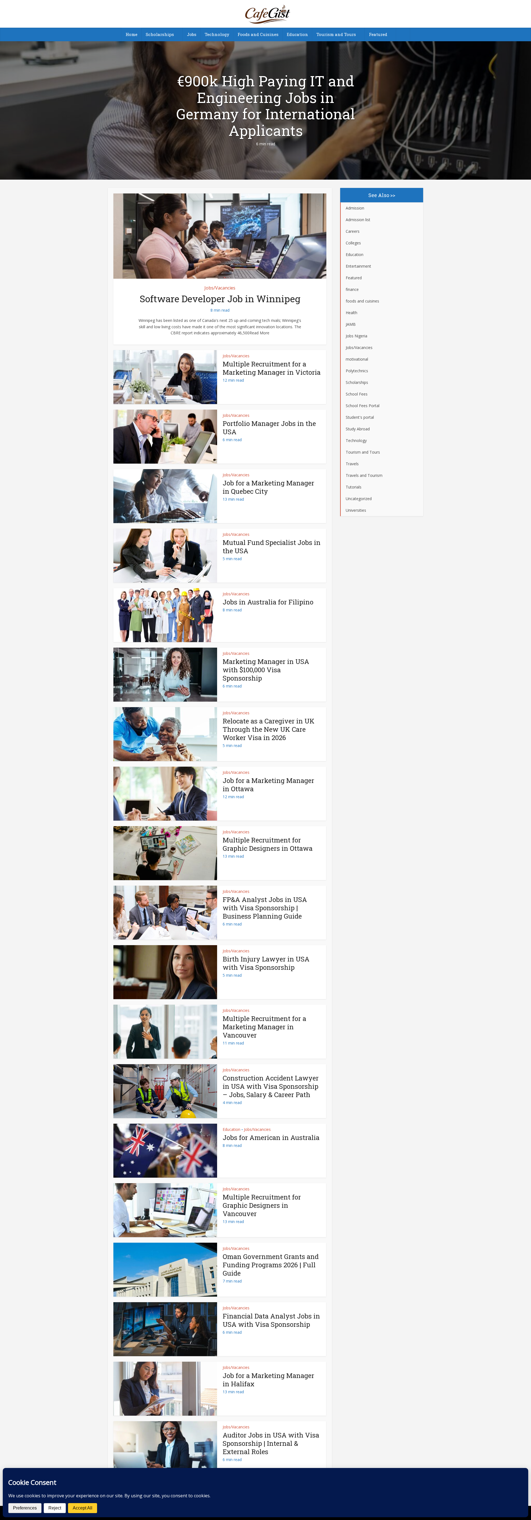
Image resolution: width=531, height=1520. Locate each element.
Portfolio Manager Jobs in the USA (269, 427)
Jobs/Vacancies (219, 288)
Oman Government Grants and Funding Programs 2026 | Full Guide (271, 1265)
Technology (217, 34)
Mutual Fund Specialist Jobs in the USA (272, 546)
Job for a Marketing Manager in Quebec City (268, 487)
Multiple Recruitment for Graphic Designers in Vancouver (262, 1205)
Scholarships (160, 34)
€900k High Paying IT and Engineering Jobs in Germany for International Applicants (265, 106)
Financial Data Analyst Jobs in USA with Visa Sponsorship (271, 1320)
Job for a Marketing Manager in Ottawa (268, 784)
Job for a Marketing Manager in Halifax (268, 1379)
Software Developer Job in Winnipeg (220, 298)
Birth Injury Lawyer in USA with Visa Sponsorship (266, 963)
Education (297, 34)
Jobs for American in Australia (271, 1137)
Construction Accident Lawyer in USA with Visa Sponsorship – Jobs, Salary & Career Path (271, 1086)
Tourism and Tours (336, 34)
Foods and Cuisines (258, 34)
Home (131, 34)
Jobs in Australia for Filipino (268, 602)
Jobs (191, 34)
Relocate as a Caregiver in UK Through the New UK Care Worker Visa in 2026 (268, 729)
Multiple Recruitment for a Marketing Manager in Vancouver (264, 1027)
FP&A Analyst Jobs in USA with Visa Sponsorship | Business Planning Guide (265, 908)
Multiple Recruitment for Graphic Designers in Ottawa (268, 844)
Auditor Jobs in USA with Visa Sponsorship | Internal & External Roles (271, 1443)
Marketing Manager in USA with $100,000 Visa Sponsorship (266, 670)
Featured (378, 34)
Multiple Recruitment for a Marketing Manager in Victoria (272, 368)
